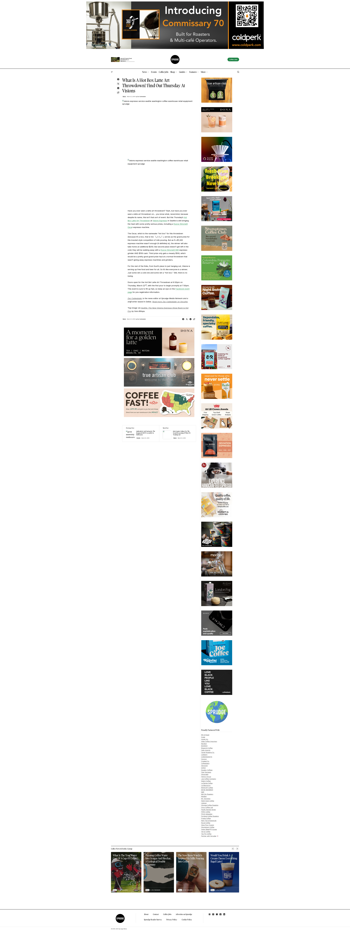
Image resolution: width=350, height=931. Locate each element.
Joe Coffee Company (208, 779)
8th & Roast (205, 735)
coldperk (204, 755)
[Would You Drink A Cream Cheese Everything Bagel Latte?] (224, 872)
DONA (203, 768)
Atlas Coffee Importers (209, 741)
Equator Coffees (206, 770)
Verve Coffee (205, 832)
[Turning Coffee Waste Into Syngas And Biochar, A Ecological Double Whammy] (159, 872)
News (124, 96)
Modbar (204, 796)
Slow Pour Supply (207, 825)
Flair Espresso (206, 772)
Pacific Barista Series (208, 810)
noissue (204, 803)
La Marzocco (205, 785)
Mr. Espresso (205, 799)
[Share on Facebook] (118, 79)
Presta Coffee (206, 818)
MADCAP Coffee (207, 788)
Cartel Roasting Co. (207, 752)
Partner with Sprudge (208, 836)
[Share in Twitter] (118, 84)
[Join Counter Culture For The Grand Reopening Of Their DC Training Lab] (177, 433)
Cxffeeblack (205, 763)
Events (138, 438)
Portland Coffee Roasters (210, 816)
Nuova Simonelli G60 (170, 250)
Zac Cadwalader (135, 298)
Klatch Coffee (206, 781)
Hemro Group (206, 777)
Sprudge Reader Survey (153, 919)
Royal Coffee (205, 823)
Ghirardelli (204, 774)
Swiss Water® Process (209, 829)
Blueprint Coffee (207, 748)
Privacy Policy (171, 919)
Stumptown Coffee (207, 827)
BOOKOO (204, 746)
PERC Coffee (205, 812)
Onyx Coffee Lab (207, 807)
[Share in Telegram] (118, 88)
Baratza (204, 744)
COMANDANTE (206, 757)
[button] (112, 72)
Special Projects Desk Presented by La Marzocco (126, 60)
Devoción (204, 766)
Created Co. (205, 761)
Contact (156, 914)
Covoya (204, 759)
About (146, 914)
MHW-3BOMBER (207, 790)
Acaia (203, 737)
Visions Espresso (160, 221)
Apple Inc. (204, 739)
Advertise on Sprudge (184, 914)
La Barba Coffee (207, 783)
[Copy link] (118, 92)
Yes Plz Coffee (206, 834)
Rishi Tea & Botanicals (208, 821)
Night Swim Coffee (207, 801)
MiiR (202, 792)
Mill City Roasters (207, 794)
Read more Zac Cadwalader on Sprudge (170, 302)
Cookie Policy (187, 919)
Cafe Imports (205, 750)
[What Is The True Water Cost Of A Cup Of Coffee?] (126, 872)
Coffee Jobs (167, 914)
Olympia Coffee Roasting (209, 805)
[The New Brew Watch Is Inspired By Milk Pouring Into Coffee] (191, 872)
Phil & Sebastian (206, 814)
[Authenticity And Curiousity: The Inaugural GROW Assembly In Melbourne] (140, 433)
